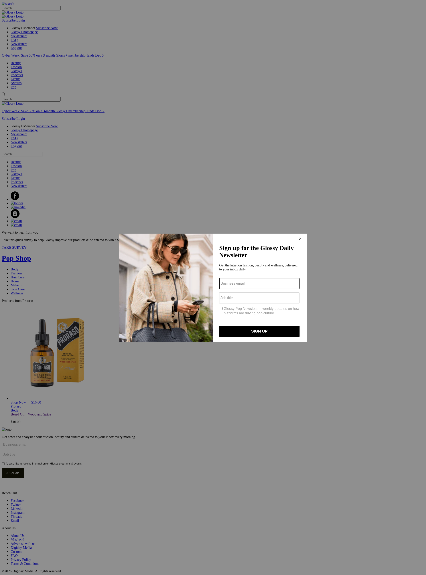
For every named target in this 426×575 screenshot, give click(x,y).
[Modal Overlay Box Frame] (213, 288)
